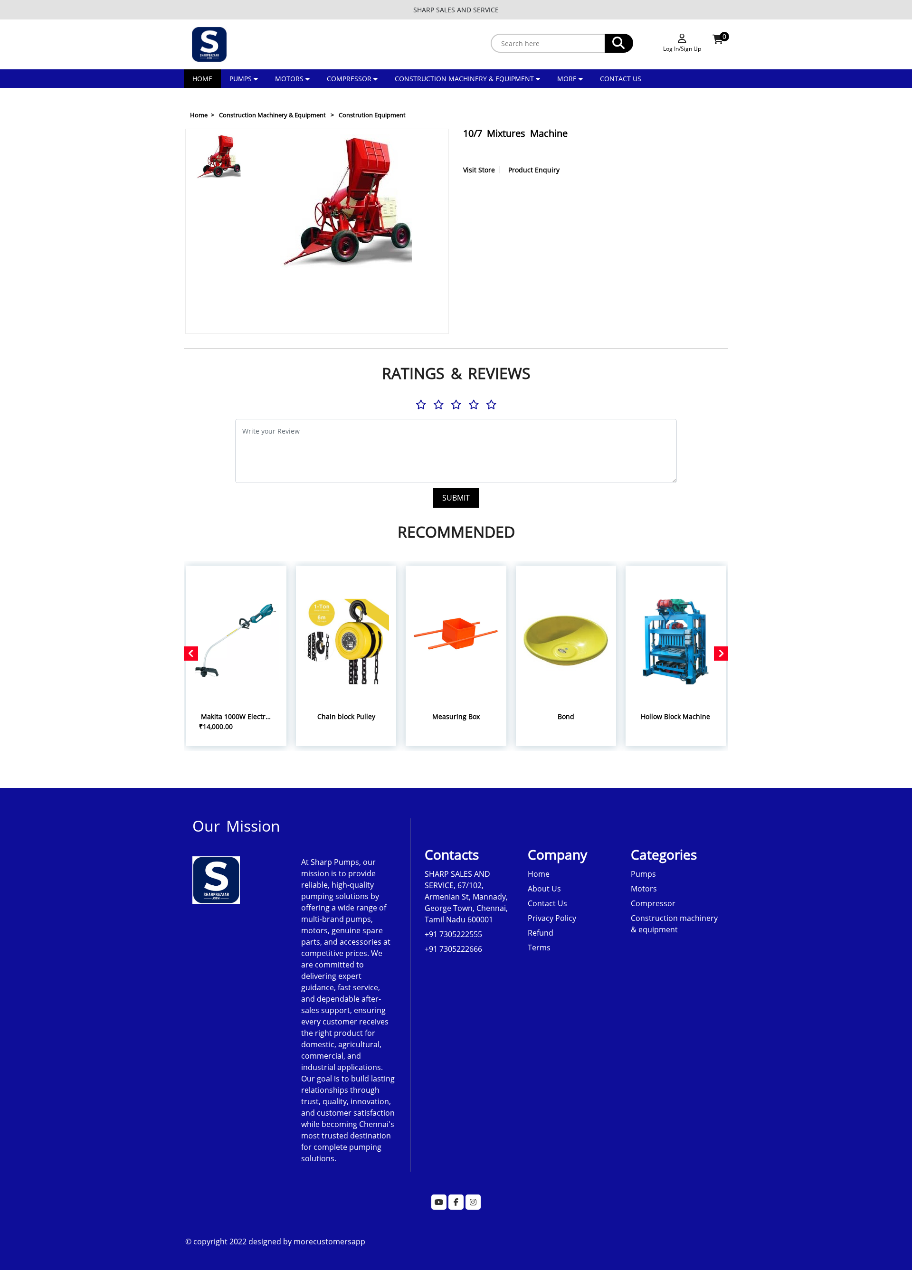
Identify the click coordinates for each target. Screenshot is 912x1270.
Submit (456, 498)
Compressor (349, 78)
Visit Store (479, 169)
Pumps (240, 78)
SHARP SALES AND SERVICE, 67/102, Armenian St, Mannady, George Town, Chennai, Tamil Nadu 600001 (466, 897)
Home (202, 78)
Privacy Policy (552, 918)
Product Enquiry (534, 169)
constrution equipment (372, 115)
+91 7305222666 (453, 949)
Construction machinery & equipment (464, 78)
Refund (540, 933)
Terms (539, 947)
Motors (289, 78)
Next (219, 323)
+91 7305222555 (453, 934)
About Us (544, 888)
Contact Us (620, 78)
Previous (220, 140)
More (568, 78)
